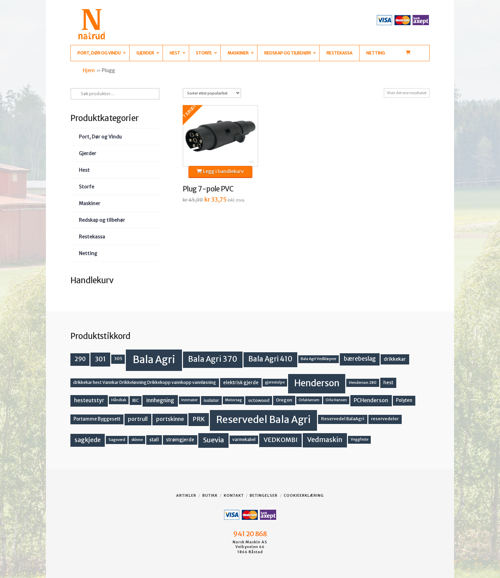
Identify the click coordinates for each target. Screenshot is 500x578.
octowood (258, 400)
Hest (84, 170)
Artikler (186, 495)
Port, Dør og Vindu (100, 137)
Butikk (210, 495)
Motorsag (233, 400)
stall (154, 440)
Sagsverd (117, 439)
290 (80, 359)
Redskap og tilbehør (102, 220)
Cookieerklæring (304, 495)
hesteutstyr (89, 400)
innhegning (160, 400)
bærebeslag (360, 358)
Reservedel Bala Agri (263, 419)
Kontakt (234, 495)
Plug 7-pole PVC (208, 189)
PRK (199, 419)
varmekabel (243, 439)
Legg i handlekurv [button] (223, 171)
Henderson (316, 383)
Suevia (213, 440)
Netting (88, 253)
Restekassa (92, 237)
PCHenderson (371, 400)
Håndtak (118, 400)
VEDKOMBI (281, 440)
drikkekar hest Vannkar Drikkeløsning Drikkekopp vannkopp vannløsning (144, 382)
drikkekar (395, 359)
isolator (211, 400)
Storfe (86, 187)
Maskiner (89, 203)
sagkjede (87, 440)
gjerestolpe (275, 382)
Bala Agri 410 (270, 359)
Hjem (89, 70)
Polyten (404, 400)
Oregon (284, 400)
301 (100, 359)
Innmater (189, 400)
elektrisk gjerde (241, 383)
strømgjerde (180, 440)
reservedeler (385, 419)
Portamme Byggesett (96, 419)
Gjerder (87, 153)
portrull (138, 419)
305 (118, 358)
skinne (137, 439)
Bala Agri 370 (212, 359)
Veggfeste (359, 439)
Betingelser (264, 495)
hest (388, 383)
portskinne (170, 419)
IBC (135, 400)
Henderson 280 (363, 382)
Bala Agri (154, 359)
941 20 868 (250, 534)
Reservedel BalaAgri (342, 419)
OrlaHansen (309, 400)
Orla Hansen (336, 400)
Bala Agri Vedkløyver (318, 359)
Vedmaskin (325, 440)
